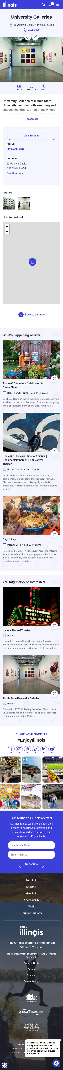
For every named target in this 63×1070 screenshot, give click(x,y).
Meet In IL (31, 893)
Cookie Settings (32, 981)
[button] (32, 262)
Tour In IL (31, 880)
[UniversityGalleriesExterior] (9, 203)
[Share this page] (35, 37)
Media (31, 906)
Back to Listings (35, 314)
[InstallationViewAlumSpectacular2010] (24, 203)
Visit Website (31, 135)
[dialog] (4, 1065)
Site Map (31, 975)
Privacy (31, 969)
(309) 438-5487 (15, 149)
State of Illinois (31, 963)
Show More (31, 119)
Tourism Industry (31, 913)
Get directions (15, 173)
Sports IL (31, 887)
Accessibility (31, 900)
